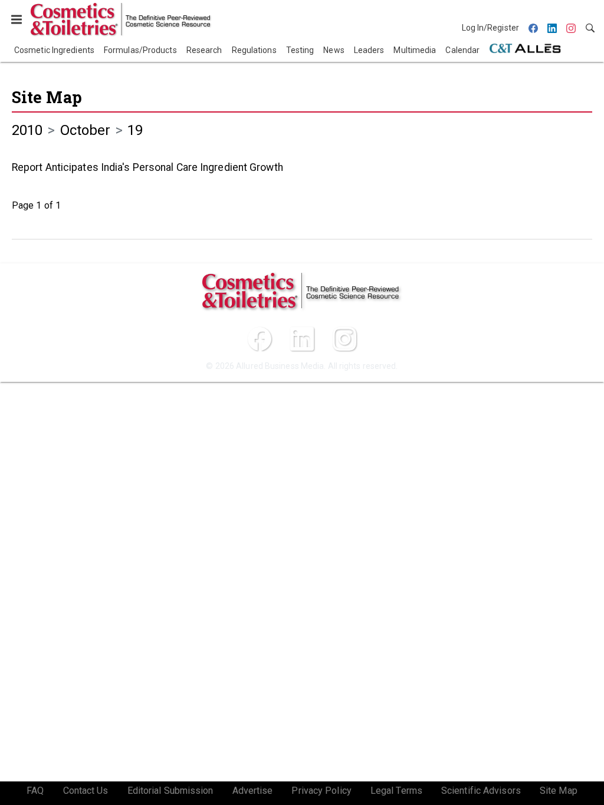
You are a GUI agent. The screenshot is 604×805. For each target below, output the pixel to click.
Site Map (47, 97)
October (85, 130)
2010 (27, 130)
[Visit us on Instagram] (344, 339)
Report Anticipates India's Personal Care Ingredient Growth (147, 167)
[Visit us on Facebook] (259, 339)
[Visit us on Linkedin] (302, 339)
